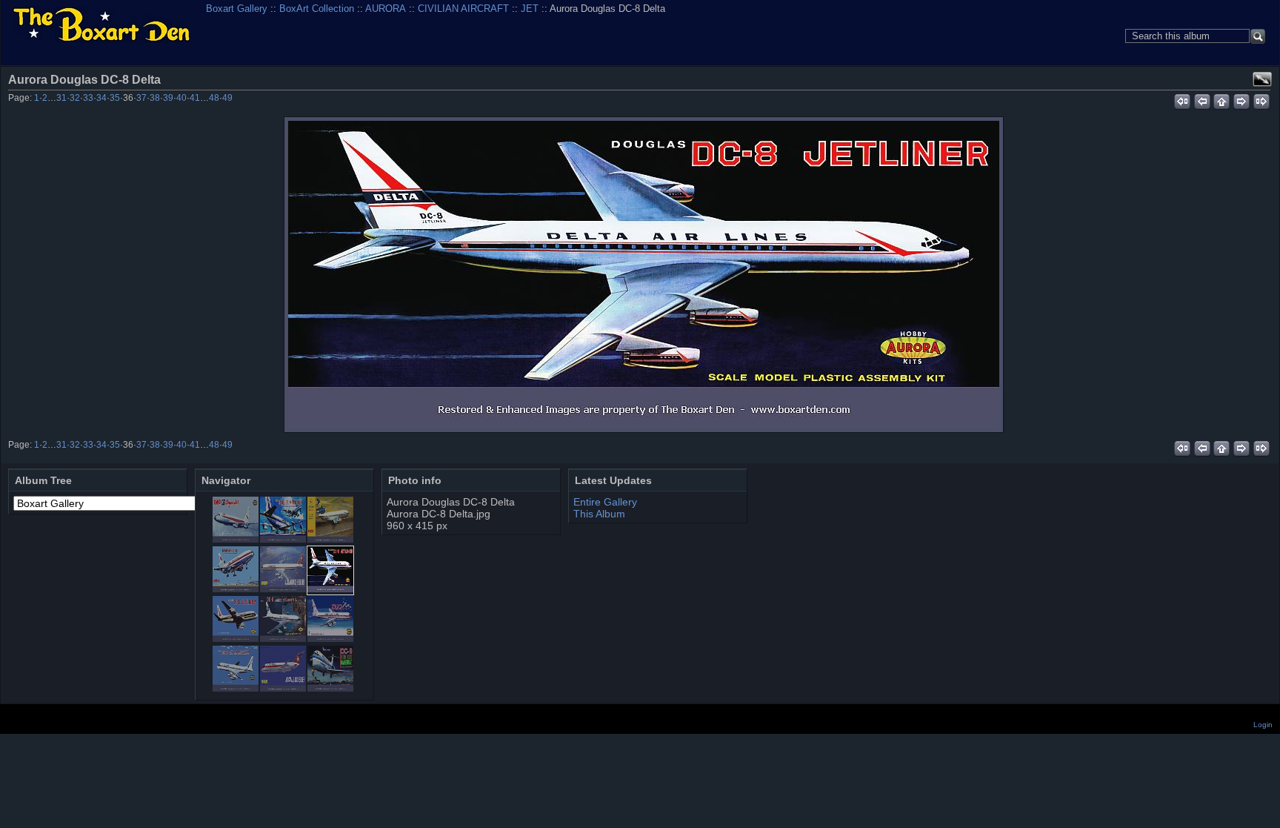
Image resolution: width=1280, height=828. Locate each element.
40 (181, 97)
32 (75, 97)
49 (227, 97)
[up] (1221, 99)
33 (88, 97)
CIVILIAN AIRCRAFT (463, 8)
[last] (1261, 99)
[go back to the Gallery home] (101, 25)
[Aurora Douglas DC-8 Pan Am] (283, 638)
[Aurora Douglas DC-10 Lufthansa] (330, 539)
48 (214, 97)
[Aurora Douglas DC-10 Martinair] (236, 588)
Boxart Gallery (236, 8)
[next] (1241, 99)
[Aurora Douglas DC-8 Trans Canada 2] (330, 638)
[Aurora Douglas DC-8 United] (236, 688)
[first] (1181, 99)
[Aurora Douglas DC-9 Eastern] (330, 688)
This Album (599, 514)
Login (1263, 725)
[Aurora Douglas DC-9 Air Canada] (283, 688)
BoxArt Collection (316, 8)
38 (155, 97)
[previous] (1201, 99)
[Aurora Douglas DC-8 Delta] (643, 274)
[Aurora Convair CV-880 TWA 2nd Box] (236, 539)
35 (115, 97)
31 (61, 97)
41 (195, 97)
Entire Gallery (605, 502)
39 (168, 97)
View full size (1262, 79)
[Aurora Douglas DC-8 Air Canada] (283, 588)
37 (141, 97)
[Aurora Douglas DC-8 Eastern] (236, 638)
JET (530, 8)
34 (101, 97)
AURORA (385, 8)
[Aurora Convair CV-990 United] (283, 539)
